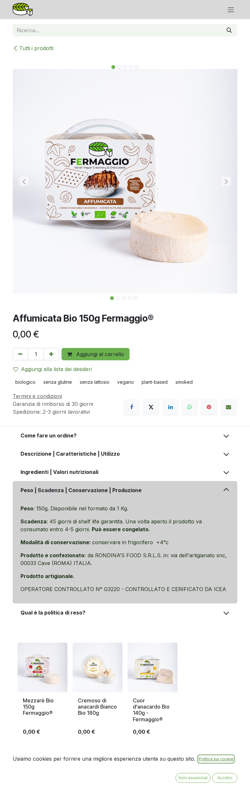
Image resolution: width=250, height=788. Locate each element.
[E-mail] (228, 407)
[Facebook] (132, 407)
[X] (151, 407)
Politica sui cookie (216, 758)
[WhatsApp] (190, 407)
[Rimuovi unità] (20, 354)
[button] (24, 181)
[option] (125, 692)
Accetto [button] (224, 777)
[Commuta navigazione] (230, 9)
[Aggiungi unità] (51, 354)
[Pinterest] (209, 407)
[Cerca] (229, 30)
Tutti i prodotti (36, 48)
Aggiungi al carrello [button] (99, 354)
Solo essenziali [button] (193, 777)
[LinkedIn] (170, 407)
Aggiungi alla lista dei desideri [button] (56, 369)
